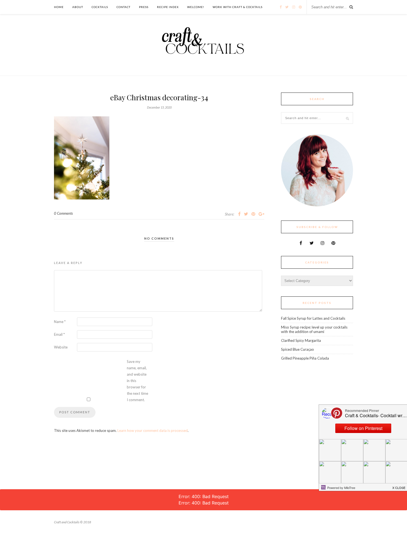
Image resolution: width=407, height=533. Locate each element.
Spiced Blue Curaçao (297, 349)
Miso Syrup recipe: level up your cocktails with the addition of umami (314, 329)
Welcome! (195, 7)
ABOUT (77, 7)
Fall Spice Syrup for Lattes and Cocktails (313, 318)
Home (59, 7)
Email (59, 334)
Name (60, 321)
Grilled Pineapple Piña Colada (305, 358)
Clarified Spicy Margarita (301, 340)
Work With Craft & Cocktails (237, 7)
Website (61, 347)
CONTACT (123, 7)
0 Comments (63, 213)
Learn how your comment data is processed (152, 430)
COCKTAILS (100, 7)
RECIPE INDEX (168, 7)
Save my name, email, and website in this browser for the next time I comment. (137, 380)
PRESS (143, 7)
